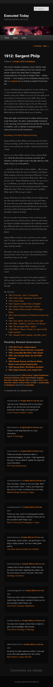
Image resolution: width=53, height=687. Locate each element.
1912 (45, 380)
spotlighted (14, 81)
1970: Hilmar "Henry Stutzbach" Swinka (24, 306)
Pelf (27, 380)
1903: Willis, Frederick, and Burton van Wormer (27, 323)
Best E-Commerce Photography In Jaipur (23, 522)
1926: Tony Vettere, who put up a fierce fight (25, 320)
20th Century (27, 375)
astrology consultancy (15, 575)
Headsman (31, 61)
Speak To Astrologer (15, 436)
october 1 (34, 382)
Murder (22, 380)
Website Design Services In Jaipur (20, 492)
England (40, 377)
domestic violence (11, 382)
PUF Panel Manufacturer (16, 465)
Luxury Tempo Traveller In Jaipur (20, 412)
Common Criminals (11, 377)
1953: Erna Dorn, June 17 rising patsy (23, 295)
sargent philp (44, 382)
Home (7, 37)
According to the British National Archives (20, 135)
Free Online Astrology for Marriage (20, 629)
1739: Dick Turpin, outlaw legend (22, 347)
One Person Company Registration (20, 605)
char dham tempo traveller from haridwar (23, 549)
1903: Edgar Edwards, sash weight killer (25, 369)
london (27, 382)
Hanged (16, 380)
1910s (40, 380)
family (21, 382)
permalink (30, 385)
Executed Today (16, 15)
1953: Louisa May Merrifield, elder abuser (25, 352)
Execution (8, 380)
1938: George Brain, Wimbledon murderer (25, 367)
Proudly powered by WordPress (26, 682)
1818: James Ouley (16, 301)
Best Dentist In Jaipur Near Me (19, 656)
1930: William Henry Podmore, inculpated (25, 350)
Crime (22, 377)
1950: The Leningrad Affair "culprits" (22, 326)
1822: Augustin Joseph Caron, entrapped (24, 303)
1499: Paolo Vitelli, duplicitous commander (25, 298)
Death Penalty (30, 377)
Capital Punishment (40, 375)
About (15, 37)
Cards (23, 37)
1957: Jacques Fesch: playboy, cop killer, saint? (27, 335)
